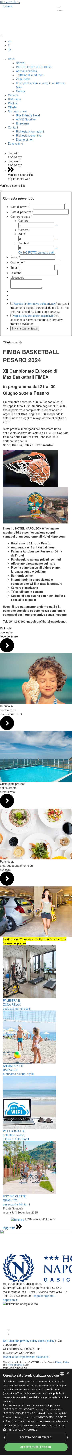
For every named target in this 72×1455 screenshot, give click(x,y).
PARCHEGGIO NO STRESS (33, 67)
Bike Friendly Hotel (28, 115)
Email (14, 267)
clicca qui (59, 1425)
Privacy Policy (62, 1362)
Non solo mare (17, 111)
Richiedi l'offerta (10, 2)
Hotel (11, 59)
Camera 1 (24, 230)
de (9, 49)
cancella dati (46, 252)
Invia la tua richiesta (24, 328)
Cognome (17, 262)
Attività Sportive (26, 119)
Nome (15, 257)
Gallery (20, 91)
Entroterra (22, 123)
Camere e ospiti (21, 217)
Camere (13, 95)
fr (9, 45)
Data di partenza (21, 212)
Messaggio (17, 277)
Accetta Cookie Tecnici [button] (36, 1437)
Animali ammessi (26, 71)
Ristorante (14, 99)
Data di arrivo (19, 207)
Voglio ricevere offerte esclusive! (33, 316)
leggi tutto (9, 1228)
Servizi (20, 63)
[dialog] (36, 1412)
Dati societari (11, 1341)
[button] (36, 1429)
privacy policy (28, 1341)
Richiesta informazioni (30, 131)
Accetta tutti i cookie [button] (36, 1447)
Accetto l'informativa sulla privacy (35, 304)
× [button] (67, 1373)
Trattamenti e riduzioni (30, 75)
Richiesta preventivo (29, 135)
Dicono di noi (24, 139)
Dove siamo (15, 143)
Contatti (13, 127)
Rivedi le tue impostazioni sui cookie (26, 1357)
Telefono (16, 273)
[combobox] (62, 1374)
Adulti (21, 234)
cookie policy (46, 1341)
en (9, 41)
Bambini (23, 243)
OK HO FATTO (27, 252)
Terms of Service (15, 1364)
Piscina (12, 103)
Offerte (12, 107)
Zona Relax (23, 79)
